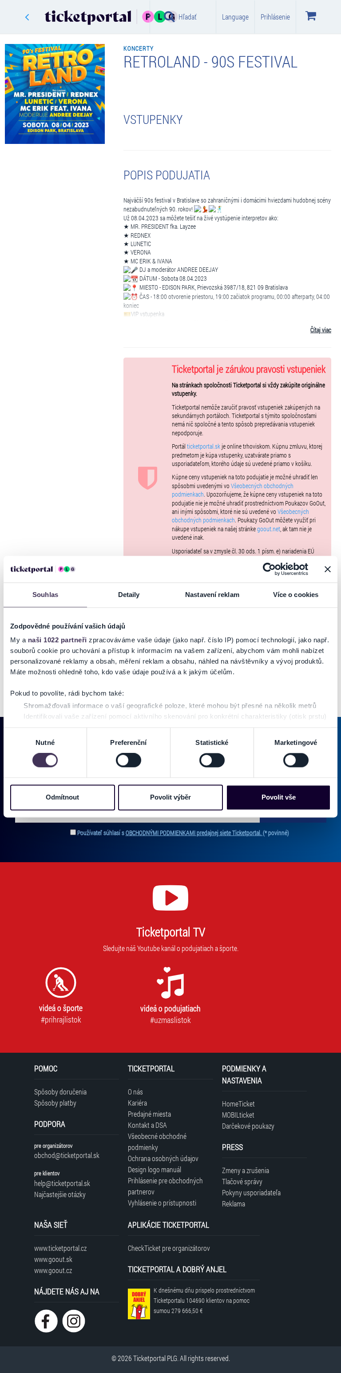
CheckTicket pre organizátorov (169, 1248)
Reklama (233, 1203)
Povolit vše (279, 797)
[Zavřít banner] (328, 569)
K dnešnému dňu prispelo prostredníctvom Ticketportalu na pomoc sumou (204, 1300)
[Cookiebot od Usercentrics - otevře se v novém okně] (269, 569)
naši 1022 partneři (57, 640)
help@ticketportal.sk (62, 1183)
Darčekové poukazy (248, 1125)
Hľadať (187, 16)
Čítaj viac (320, 330)
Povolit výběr (170, 797)
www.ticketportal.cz (60, 1248)
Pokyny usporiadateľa (251, 1192)
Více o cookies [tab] (295, 594)
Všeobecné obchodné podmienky (157, 1141)
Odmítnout (62, 797)
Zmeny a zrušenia (245, 1170)
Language (235, 16)
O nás (135, 1091)
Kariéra (137, 1102)
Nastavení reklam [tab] (212, 594)
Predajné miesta (149, 1113)
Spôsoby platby (55, 1102)
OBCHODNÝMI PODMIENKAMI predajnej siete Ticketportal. (194, 832)
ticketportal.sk (203, 446)
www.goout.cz (53, 1270)
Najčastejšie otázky (60, 1194)
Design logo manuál (154, 1169)
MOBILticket (238, 1114)
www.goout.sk (53, 1259)
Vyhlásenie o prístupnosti (162, 1202)
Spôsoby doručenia (60, 1091)
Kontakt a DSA (147, 1125)
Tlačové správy (242, 1181)
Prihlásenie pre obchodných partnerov (165, 1186)
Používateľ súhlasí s (183, 832)
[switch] (128, 760)
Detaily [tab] (129, 594)
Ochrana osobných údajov (163, 1158)
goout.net (268, 529)
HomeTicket (238, 1103)
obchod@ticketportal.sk (66, 1155)
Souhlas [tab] (45, 594)
